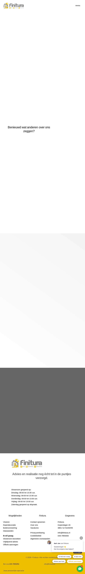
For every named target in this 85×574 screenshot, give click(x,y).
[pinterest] (19, 485)
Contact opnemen (37, 522)
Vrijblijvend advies (10, 542)
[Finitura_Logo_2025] (13, 3)
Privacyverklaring (37, 533)
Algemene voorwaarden (40, 539)
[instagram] (16, 485)
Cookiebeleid (35, 536)
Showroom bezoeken (12, 539)
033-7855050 (14, 564)
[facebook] (12, 485)
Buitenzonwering (10, 528)
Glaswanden (8, 531)
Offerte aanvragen (10, 545)
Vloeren (6, 522)
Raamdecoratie (9, 525)
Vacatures (34, 528)
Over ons (34, 525)
